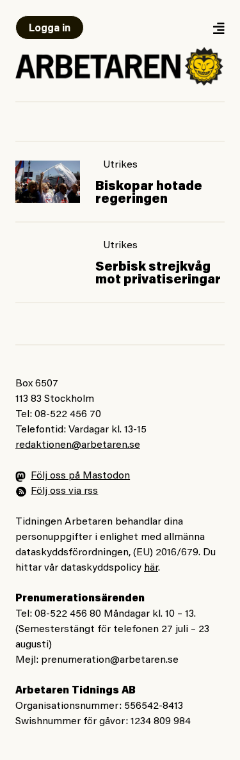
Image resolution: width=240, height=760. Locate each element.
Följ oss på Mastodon (80, 476)
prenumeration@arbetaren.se (110, 660)
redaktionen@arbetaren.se (77, 445)
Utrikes (120, 165)
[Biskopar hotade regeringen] (47, 182)
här (151, 568)
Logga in (49, 29)
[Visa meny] (218, 27)
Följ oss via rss (64, 491)
